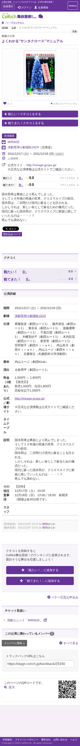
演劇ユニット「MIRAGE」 (25, 620)
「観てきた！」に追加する (42, 580)
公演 (14, 27)
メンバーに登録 (13, 643)
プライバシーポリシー (26, 739)
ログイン (26, 7)
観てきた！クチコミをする (26, 123)
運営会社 (46, 739)
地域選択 (8, 7)
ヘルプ (73, 739)
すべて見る (70, 643)
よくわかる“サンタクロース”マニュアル (32, 41)
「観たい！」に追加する (42, 570)
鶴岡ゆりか (48, 523)
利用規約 (7, 739)
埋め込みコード (12, 234)
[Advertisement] (40, 722)
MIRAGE (13, 142)
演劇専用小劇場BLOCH (23, 147)
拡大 (12, 687)
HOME (5, 27)
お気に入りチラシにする (65, 103)
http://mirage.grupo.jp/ (41, 165)
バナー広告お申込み (14, 23)
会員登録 (43, 7)
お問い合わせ (60, 739)
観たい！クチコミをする (24, 114)
